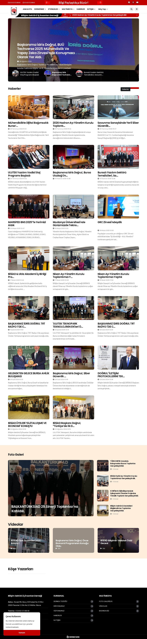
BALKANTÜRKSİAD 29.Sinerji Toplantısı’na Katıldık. (44, 508)
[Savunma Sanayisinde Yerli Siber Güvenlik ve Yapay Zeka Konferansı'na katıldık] (118, 107)
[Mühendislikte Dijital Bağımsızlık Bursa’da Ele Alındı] (28, 107)
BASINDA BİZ (104, 611)
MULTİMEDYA (67, 9)
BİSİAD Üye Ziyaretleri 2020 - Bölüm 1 (26, 542)
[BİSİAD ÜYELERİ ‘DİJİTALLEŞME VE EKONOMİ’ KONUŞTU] (28, 407)
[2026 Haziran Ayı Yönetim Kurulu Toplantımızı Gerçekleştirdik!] (73, 107)
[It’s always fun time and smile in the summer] (51, 488)
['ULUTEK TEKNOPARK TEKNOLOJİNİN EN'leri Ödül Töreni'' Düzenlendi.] (73, 308)
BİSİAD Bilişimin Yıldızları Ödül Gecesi (116, 542)
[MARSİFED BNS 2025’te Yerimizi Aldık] (28, 207)
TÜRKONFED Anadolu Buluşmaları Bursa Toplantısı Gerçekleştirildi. (122, 463)
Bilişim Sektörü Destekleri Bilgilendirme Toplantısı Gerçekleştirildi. (121, 508)
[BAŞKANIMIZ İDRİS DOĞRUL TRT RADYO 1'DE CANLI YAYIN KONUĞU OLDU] (118, 308)
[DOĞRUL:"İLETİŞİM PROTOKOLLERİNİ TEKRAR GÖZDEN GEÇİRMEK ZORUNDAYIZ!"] (118, 358)
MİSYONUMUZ (59, 606)
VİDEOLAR (103, 606)
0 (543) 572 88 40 (22, 611)
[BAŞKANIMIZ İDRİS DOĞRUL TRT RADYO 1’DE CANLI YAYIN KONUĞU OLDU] (28, 308)
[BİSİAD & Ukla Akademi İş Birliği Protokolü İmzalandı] (28, 258)
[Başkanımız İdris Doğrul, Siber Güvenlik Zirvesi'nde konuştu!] (73, 358)
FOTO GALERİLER (105, 601)
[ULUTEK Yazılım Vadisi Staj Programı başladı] (28, 157)
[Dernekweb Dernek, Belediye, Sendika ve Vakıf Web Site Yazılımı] (73, 637)
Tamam (22, 633)
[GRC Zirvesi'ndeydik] (118, 207)
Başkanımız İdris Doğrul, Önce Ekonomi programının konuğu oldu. (72, 543)
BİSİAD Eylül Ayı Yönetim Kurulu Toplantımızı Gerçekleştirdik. (123, 477)
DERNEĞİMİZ (39, 9)
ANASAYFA (27, 9)
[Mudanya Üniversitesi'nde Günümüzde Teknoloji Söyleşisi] (73, 207)
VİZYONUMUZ (59, 611)
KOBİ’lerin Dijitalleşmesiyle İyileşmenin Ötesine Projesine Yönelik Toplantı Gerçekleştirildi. (124, 493)
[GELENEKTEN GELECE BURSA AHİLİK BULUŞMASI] (28, 358)
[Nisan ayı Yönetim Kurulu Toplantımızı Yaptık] (118, 258)
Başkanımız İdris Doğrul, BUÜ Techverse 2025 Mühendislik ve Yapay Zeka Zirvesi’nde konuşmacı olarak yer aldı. (46, 50)
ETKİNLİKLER (53, 9)
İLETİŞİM (90, 9)
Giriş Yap (102, 9)
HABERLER (81, 9)
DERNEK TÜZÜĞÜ (60, 601)
